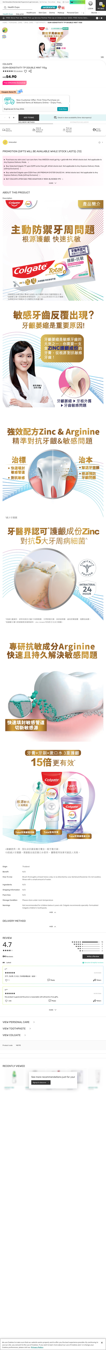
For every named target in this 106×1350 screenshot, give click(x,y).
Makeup (61, 13)
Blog (58, 2)
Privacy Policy (37, 1347)
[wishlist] (25, 71)
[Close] (102, 1342)
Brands (94, 13)
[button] (101, 5)
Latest (8, 962)
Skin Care (42, 13)
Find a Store (51, 2)
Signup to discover (39, 1082)
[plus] (14, 117)
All (4, 962)
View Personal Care (16, 1022)
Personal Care (72, 13)
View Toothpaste (14, 1028)
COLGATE (7, 64)
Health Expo (8, 14)
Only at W (20, 14)
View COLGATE (12, 1035)
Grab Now (63, 109)
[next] (83, 12)
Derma (52, 13)
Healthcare (31, 13)
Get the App (43, 2)
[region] (53, 1344)
